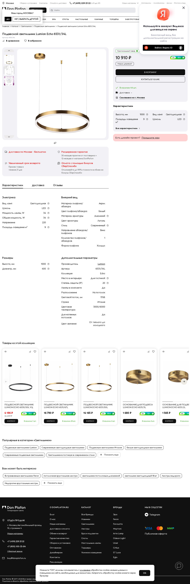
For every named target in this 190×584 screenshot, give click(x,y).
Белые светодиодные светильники (144, 447)
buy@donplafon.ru (16, 558)
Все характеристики (126, 128)
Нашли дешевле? (125, 64)
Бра (54, 19)
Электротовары (133, 19)
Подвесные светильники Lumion (21, 447)
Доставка (38, 185)
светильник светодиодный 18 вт (141, 475)
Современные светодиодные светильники (63, 447)
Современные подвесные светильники (24, 455)
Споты (65, 19)
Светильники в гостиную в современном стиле (71, 455)
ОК (144, 573)
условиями (85, 570)
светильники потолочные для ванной (101, 475)
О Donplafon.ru (59, 507)
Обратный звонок (14, 551)
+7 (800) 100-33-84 (16, 546)
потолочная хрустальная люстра (60, 475)
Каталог (86, 507)
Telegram (154, 514)
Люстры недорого (171, 475)
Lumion (101, 263)
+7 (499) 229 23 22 (82, 3)
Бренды (117, 507)
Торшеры (114, 19)
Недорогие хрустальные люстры (21, 483)
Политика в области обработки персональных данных (25, 581)
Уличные (98, 19)
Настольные (81, 19)
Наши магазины (129, 3)
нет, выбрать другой (26, 19)
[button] (184, 381)
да (8, 19)
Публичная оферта (156, 533)
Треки (43, 19)
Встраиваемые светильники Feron (22, 475)
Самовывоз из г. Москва (132, 97)
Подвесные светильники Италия (105, 447)
